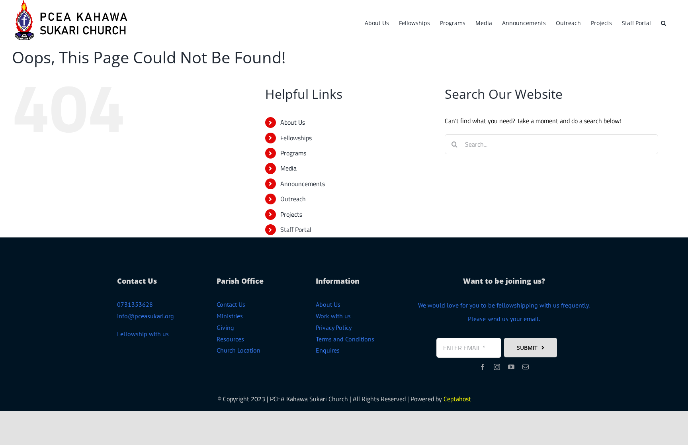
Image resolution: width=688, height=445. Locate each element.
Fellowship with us (143, 334)
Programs (293, 153)
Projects (291, 214)
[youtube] (511, 367)
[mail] (525, 367)
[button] (663, 22)
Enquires (328, 350)
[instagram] (497, 367)
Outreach (293, 199)
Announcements (302, 183)
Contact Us (231, 304)
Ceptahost (457, 399)
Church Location (238, 350)
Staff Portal (295, 229)
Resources (230, 339)
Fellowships (296, 138)
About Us (292, 122)
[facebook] (482, 367)
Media (288, 168)
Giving (225, 327)
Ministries (230, 316)
